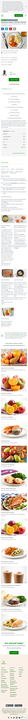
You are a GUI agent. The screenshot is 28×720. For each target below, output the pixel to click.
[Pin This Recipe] (10, 29)
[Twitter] (14, 717)
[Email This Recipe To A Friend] (14, 29)
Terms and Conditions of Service (13, 682)
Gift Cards (3, 678)
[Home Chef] (2, 15)
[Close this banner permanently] (26, 6)
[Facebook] (8, 718)
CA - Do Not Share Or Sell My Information (5, 686)
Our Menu (3, 669)
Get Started (19, 15)
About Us (21, 669)
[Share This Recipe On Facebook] (2, 29)
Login (2, 674)
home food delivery (14, 334)
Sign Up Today (14, 79)
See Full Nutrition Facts (19, 153)
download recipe (14, 84)
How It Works (4, 671)
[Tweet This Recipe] (6, 29)
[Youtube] (19, 717)
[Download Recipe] (18, 29)
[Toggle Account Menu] (25, 15)
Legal (20, 676)
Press (20, 674)
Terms (18, 10)
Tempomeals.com (14, 714)
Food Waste (13, 692)
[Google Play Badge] (18, 705)
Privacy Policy (5, 11)
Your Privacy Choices (4, 690)
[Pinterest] (11, 718)
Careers (21, 671)
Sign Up (3, 676)
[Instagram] (17, 718)
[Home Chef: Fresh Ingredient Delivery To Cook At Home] (3, 663)
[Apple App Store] (9, 705)
